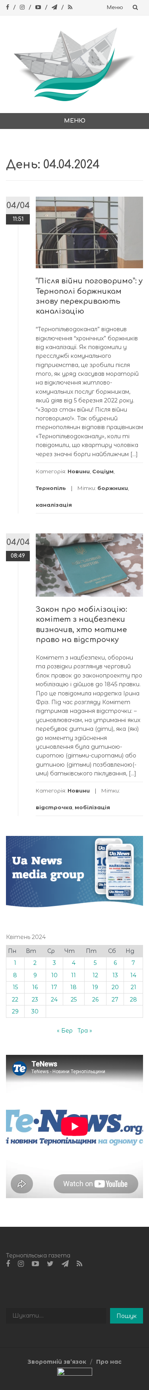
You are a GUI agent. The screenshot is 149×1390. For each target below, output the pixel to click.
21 (133, 987)
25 (74, 999)
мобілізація (92, 807)
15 (15, 987)
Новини (79, 471)
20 (115, 987)
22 (15, 999)
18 (73, 987)
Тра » (84, 1030)
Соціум (103, 471)
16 (35, 987)
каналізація (54, 505)
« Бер (65, 1030)
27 (115, 999)
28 (133, 999)
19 (95, 987)
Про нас (109, 1361)
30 (35, 1011)
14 (133, 975)
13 (115, 975)
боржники (112, 488)
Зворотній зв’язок (56, 1361)
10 (54, 975)
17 (54, 987)
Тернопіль (51, 488)
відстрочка (54, 807)
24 (54, 999)
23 (35, 999)
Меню (115, 7)
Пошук (126, 1316)
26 (95, 999)
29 (15, 1011)
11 (73, 975)
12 (95, 975)
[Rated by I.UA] (74, 1373)
